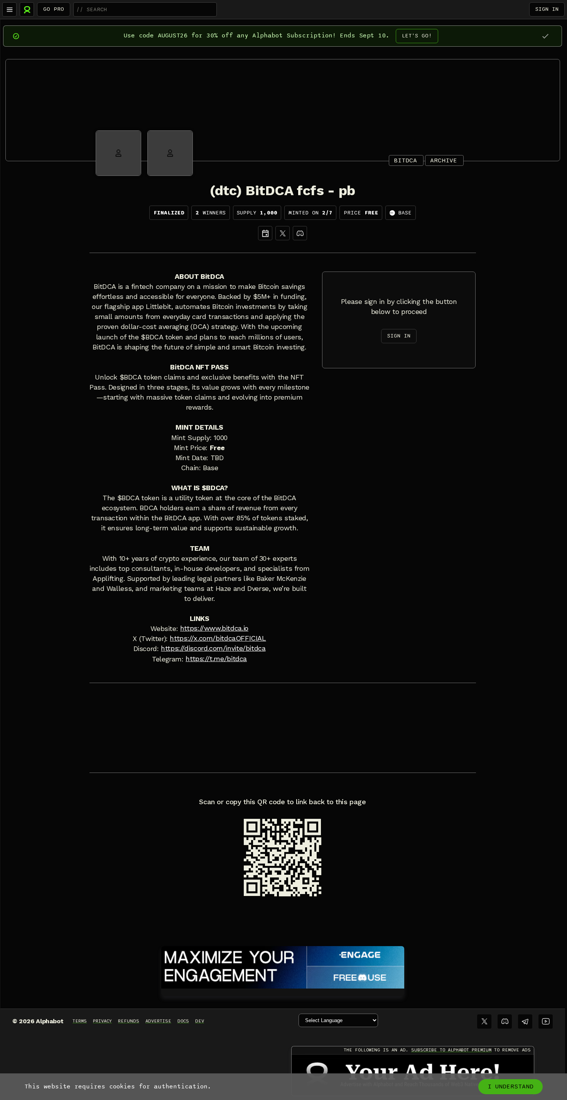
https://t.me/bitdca (216, 658)
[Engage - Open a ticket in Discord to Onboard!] (282, 966)
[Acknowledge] (545, 36)
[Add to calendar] (265, 233)
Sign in (547, 9)
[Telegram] (525, 1021)
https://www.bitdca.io (214, 628)
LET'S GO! (417, 35)
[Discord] (300, 233)
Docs (183, 1021)
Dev (199, 1021)
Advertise (158, 1021)
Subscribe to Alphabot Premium (451, 1050)
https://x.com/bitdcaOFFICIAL (218, 638)
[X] (282, 233)
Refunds (128, 1021)
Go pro (53, 9)
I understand (510, 1086)
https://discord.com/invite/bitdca (213, 648)
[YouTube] (545, 1021)
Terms (80, 1021)
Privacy (102, 1021)
